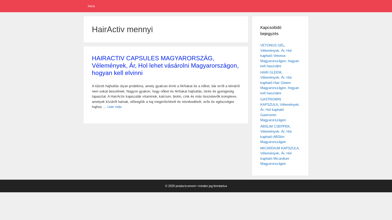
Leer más (114, 107)
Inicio (91, 6)
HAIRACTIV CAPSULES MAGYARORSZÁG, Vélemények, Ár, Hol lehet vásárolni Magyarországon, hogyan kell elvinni (165, 65)
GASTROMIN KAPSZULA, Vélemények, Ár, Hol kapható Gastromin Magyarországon (280, 109)
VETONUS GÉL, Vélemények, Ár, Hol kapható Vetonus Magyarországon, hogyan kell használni (279, 55)
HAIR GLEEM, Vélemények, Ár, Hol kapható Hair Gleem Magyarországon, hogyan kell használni (279, 82)
